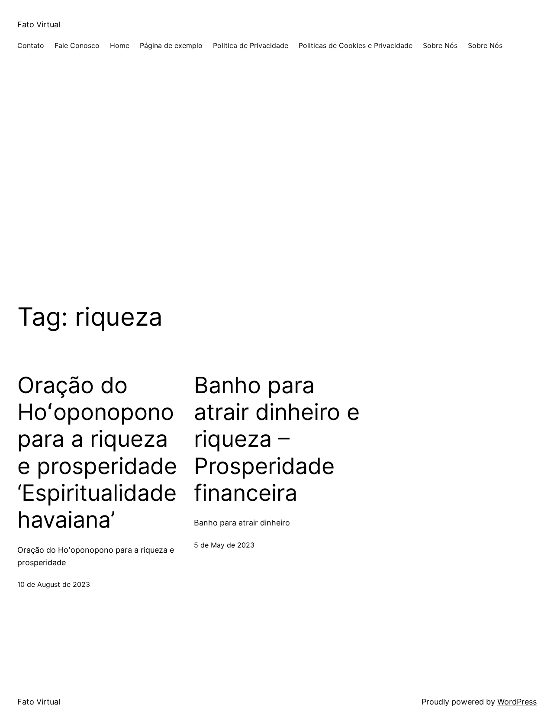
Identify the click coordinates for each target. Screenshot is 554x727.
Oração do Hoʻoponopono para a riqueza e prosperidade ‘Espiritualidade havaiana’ (97, 453)
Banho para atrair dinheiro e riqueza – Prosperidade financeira (277, 439)
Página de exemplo (171, 45)
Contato (30, 45)
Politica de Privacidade (250, 45)
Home (119, 45)
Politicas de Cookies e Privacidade (355, 45)
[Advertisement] (277, 186)
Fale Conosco (77, 45)
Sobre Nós (440, 45)
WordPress (517, 701)
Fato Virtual (38, 24)
